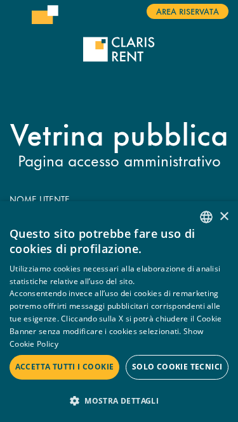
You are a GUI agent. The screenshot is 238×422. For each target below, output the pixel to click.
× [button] (223, 216)
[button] (119, 400)
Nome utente (40, 199)
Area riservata (187, 10)
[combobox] (206, 217)
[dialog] (119, 311)
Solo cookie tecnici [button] (177, 366)
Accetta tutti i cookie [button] (64, 366)
